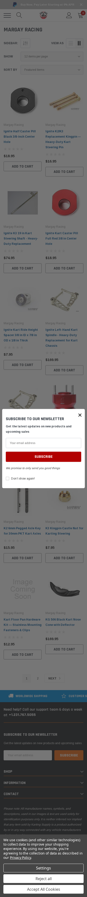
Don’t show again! (23, 478)
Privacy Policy (20, 857)
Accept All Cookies (43, 889)
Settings (43, 868)
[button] (80, 414)
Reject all (44, 878)
